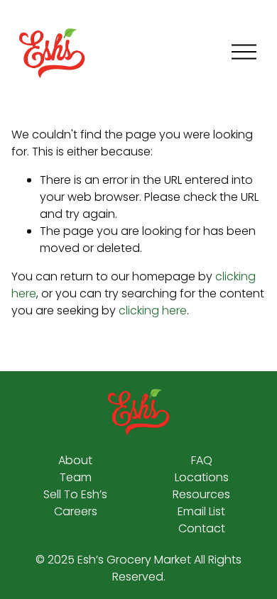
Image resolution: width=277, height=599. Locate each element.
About (75, 460)
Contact (201, 528)
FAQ (201, 460)
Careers (75, 511)
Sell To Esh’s (75, 494)
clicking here (153, 310)
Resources (201, 494)
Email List (201, 511)
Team (76, 477)
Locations (202, 477)
